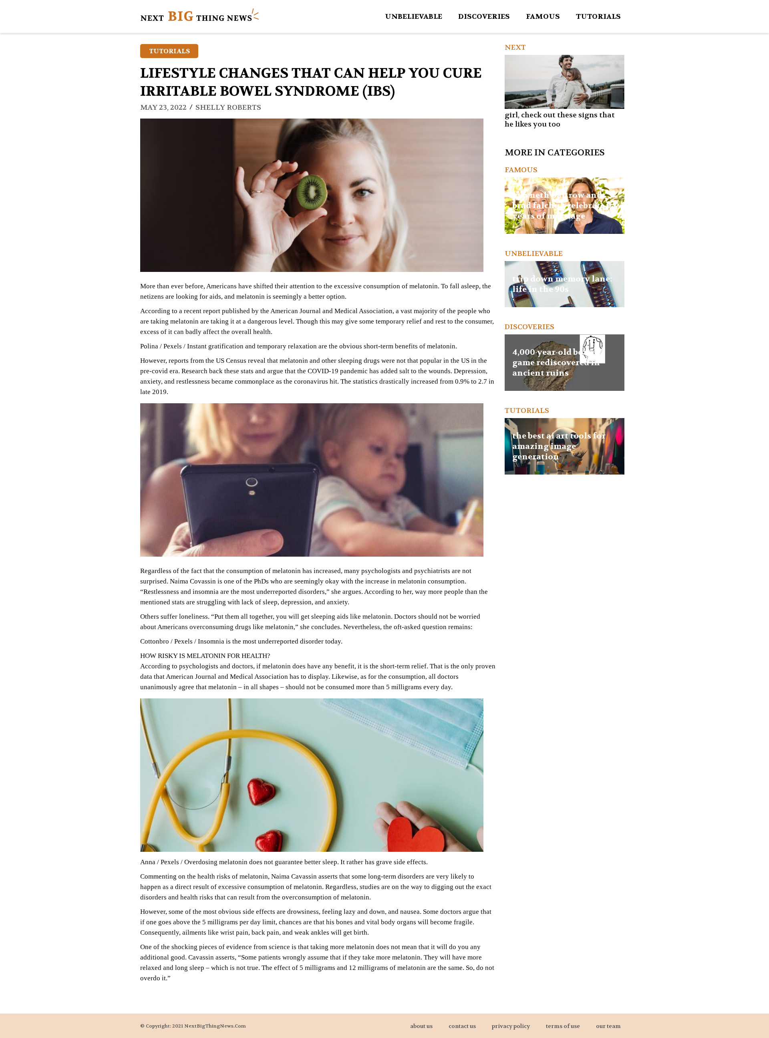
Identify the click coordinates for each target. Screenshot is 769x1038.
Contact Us (462, 1026)
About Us (421, 1026)
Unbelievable (413, 16)
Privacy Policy (511, 1026)
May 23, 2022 (163, 107)
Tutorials (598, 16)
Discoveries (484, 16)
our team (608, 1026)
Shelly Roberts (228, 107)
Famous (543, 16)
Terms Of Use (563, 1026)
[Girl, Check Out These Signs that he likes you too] (565, 82)
